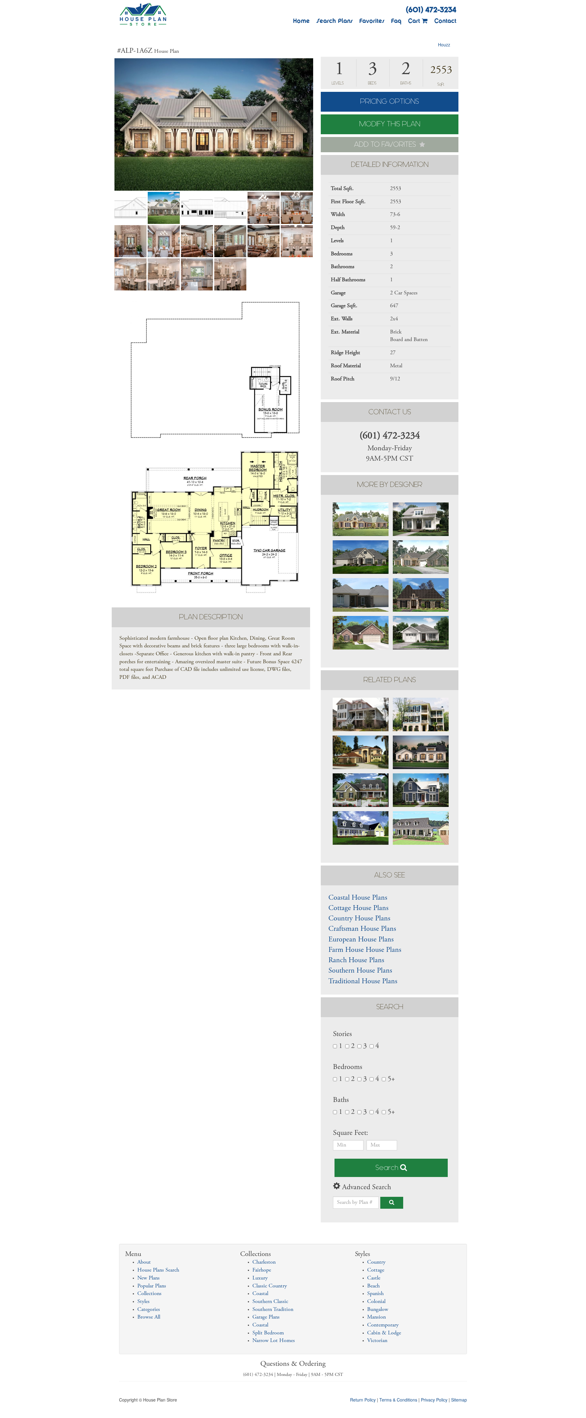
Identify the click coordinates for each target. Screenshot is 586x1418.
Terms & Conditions (398, 1400)
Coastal (260, 1294)
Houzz (444, 44)
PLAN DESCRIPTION (211, 617)
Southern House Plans (360, 971)
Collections (149, 1294)
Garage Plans (266, 1317)
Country (376, 1262)
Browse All (148, 1317)
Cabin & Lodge (384, 1333)
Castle (373, 1278)
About (144, 1262)
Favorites (371, 21)
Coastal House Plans (357, 898)
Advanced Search (365, 1187)
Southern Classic (270, 1302)
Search (387, 1167)
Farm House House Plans (364, 950)
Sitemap (459, 1400)
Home (301, 21)
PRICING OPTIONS (389, 101)
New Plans (148, 1278)
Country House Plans (359, 919)
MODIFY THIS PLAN (389, 124)
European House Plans (361, 940)
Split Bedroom (268, 1333)
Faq (396, 21)
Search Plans (335, 21)
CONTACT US (389, 412)
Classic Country (269, 1286)
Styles (143, 1302)
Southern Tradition (272, 1309)
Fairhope (261, 1270)
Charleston (264, 1262)
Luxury (260, 1278)
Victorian (377, 1341)
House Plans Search (158, 1270)
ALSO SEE (389, 875)
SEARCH (389, 1007)
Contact (445, 21)
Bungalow (377, 1309)
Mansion (376, 1317)
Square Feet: (351, 1133)
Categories (148, 1309)
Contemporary (383, 1325)
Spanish (375, 1294)
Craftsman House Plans (362, 929)
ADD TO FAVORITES (386, 144)
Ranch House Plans (356, 960)
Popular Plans (151, 1286)
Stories (342, 1034)
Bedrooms (347, 1067)
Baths (341, 1100)
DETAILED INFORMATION (390, 164)
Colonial (376, 1302)
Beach (373, 1286)
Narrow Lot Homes (273, 1341)
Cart (415, 21)
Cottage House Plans (358, 908)
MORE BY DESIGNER (389, 484)
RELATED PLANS (390, 680)
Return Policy (363, 1400)
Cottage (375, 1270)
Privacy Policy (434, 1400)
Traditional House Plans (362, 981)
